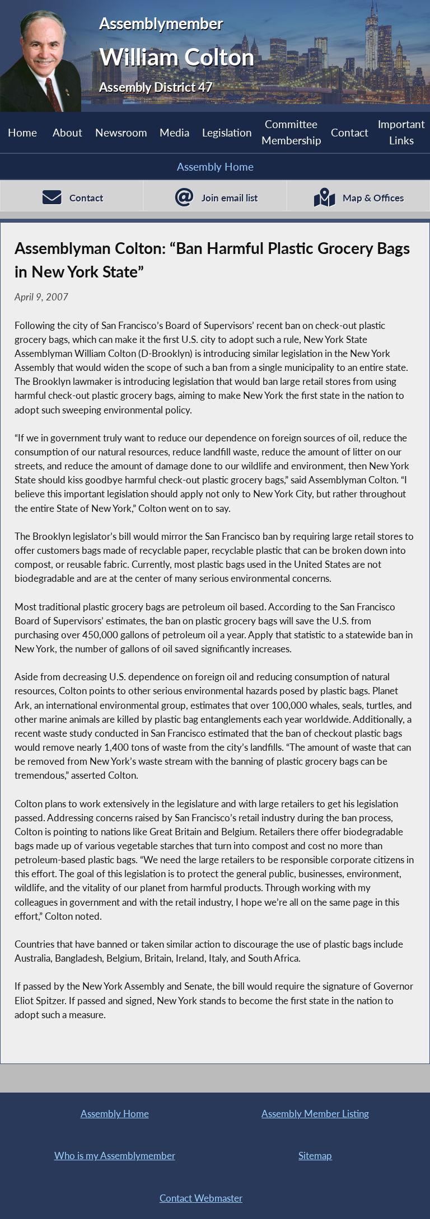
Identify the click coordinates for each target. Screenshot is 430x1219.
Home (22, 132)
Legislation (227, 132)
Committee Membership (291, 131)
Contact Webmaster (201, 1198)
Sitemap (315, 1155)
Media (174, 132)
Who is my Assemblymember (114, 1155)
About (67, 132)
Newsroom (121, 132)
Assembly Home (215, 166)
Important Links (401, 131)
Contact (349, 132)
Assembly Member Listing (315, 1113)
